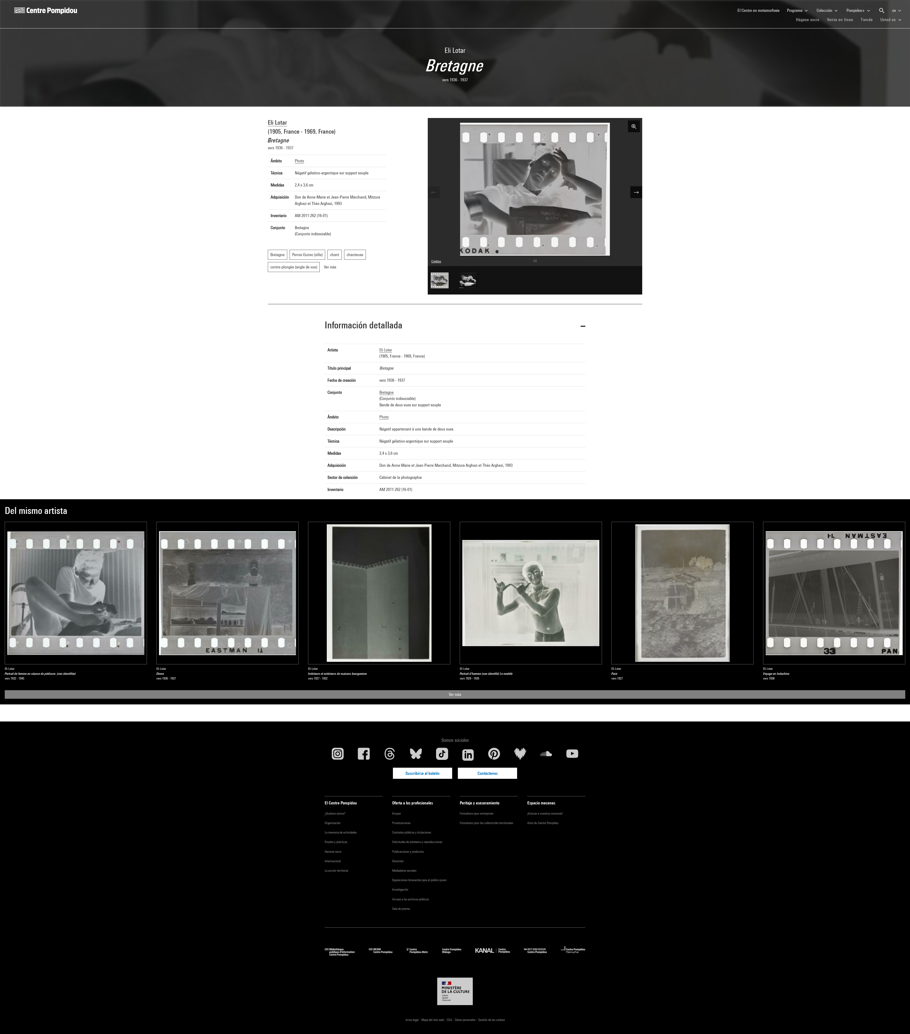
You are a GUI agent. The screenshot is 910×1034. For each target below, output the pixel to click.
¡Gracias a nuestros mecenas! (545, 813)
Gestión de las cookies (491, 1020)
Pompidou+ (856, 10)
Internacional (333, 861)
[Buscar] (881, 10)
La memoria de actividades (341, 832)
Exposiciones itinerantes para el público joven (419, 880)
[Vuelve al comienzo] (898, 1022)
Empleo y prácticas (336, 842)
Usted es (888, 19)
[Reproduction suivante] (636, 192)
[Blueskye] (416, 755)
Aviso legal (412, 1020)
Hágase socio (809, 19)
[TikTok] (442, 755)
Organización (333, 823)
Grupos (396, 813)
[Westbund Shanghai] (539, 954)
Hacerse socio (333, 851)
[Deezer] (520, 755)
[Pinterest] (494, 755)
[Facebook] (364, 755)
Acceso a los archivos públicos (410, 899)
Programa (795, 10)
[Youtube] (572, 755)
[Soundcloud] (546, 755)
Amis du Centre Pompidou (543, 823)
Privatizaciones (401, 823)
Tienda (869, 19)
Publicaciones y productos (408, 851)
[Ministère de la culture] (455, 991)
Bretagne (386, 392)
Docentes (398, 861)
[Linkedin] (468, 755)
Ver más (455, 694)
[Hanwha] (573, 954)
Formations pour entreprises (476, 813)
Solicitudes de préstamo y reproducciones (417, 842)
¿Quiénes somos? (335, 813)
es (894, 10)
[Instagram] (338, 755)
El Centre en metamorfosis (760, 10)
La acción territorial (336, 870)
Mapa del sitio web (433, 1020)
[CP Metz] (421, 954)
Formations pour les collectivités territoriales (486, 823)
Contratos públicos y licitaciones (411, 832)
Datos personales (465, 1020)
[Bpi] (343, 954)
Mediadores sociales (404, 870)
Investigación (400, 889)
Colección (825, 10)
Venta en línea (840, 19)
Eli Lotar (277, 122)
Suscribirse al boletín (422, 773)
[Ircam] (384, 954)
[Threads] (390, 755)
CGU (450, 1020)
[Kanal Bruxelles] (496, 954)
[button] (455, 326)
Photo (299, 160)
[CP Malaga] (455, 954)
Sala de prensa (401, 909)
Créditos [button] (436, 261)
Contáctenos (488, 773)
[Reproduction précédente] (434, 192)
